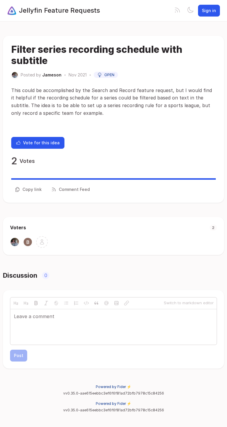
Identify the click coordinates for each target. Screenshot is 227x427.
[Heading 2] (16, 303)
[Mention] (106, 303)
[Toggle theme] (190, 10)
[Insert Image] (116, 303)
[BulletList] (66, 303)
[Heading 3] (26, 303)
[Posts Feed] (177, 10)
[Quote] (96, 303)
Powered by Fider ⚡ (113, 387)
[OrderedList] (76, 303)
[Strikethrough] (56, 303)
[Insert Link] (126, 303)
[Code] (86, 303)
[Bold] (36, 303)
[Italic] (46, 303)
